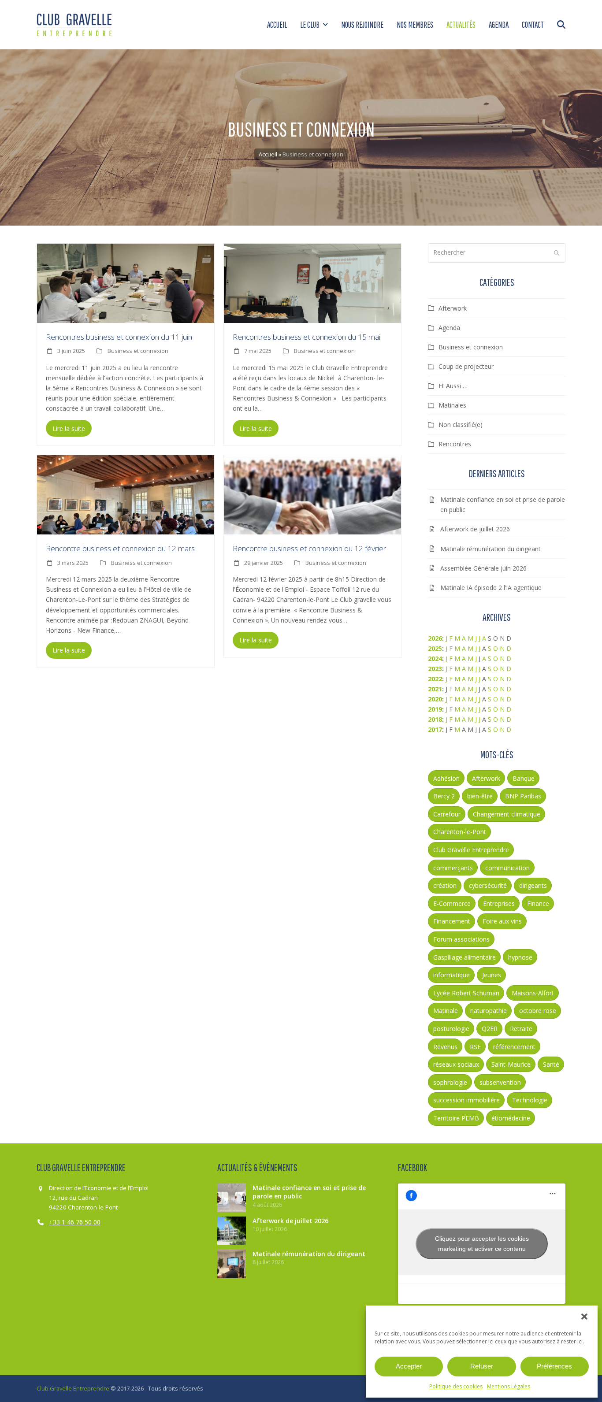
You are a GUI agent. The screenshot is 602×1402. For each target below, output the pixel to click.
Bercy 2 (444, 796)
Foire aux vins (502, 921)
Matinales (452, 405)
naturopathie (488, 1010)
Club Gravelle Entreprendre (471, 850)
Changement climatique (506, 814)
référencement (514, 1046)
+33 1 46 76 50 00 (74, 1222)
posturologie (451, 1028)
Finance (538, 903)
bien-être (480, 796)
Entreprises (499, 903)
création (445, 885)
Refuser (481, 1366)
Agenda (449, 327)
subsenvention (500, 1082)
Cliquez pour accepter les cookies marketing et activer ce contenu (482, 1243)
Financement (451, 921)
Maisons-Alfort (533, 993)
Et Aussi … (453, 386)
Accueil (268, 154)
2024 (435, 658)
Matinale (445, 1010)
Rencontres (454, 444)
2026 (435, 638)
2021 (435, 689)
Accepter (409, 1366)
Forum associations (461, 939)
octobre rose (537, 1010)
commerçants (453, 868)
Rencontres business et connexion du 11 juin (119, 337)
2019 (435, 709)
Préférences (554, 1366)
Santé (551, 1064)
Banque (524, 778)
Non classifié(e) (460, 424)
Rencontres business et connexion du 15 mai (306, 337)
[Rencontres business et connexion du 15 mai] (312, 282)
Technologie (529, 1100)
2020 (435, 699)
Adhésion (446, 778)
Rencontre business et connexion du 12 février (309, 548)
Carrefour (447, 814)
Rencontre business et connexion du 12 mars (120, 548)
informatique (451, 975)
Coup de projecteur (466, 366)
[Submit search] (556, 253)
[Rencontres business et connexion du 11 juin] (125, 282)
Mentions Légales (508, 1386)
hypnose (520, 957)
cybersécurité (488, 885)
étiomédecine (510, 1118)
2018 (435, 719)
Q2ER (490, 1028)
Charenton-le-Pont (459, 831)
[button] (584, 1316)
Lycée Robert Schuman (466, 993)
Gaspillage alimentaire (464, 957)
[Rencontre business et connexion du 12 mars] (125, 494)
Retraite (521, 1028)
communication (507, 868)
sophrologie (450, 1082)
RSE (475, 1046)
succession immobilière (466, 1100)
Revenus (445, 1046)
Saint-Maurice (511, 1064)
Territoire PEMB (456, 1118)
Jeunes (491, 975)
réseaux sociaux (456, 1064)
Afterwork (452, 308)
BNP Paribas (523, 796)
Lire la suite (68, 428)
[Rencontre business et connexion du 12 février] (312, 494)
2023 (435, 668)
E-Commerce (452, 903)
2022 (435, 679)
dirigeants (533, 885)
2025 (435, 648)
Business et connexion (138, 351)
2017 (435, 729)
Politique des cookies (456, 1386)
